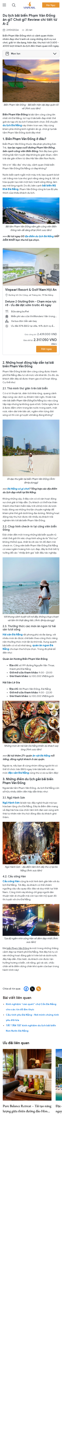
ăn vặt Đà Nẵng (41, 755)
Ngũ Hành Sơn (11, 802)
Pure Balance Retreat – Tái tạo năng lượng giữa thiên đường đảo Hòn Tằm (27, 1109)
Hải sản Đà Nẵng (13, 634)
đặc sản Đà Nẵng (18, 772)
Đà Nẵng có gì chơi (18, 488)
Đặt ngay (46, 349)
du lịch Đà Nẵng (12, 125)
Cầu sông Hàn (11, 881)
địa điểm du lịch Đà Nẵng (39, 236)
